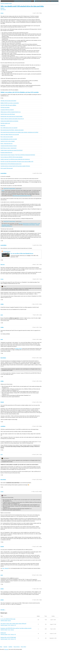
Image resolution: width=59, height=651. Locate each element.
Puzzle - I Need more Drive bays (7, 143)
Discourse (6, 649)
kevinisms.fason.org (6, 251)
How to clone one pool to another (7, 136)
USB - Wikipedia (5, 568)
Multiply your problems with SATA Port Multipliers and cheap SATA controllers (20, 92)
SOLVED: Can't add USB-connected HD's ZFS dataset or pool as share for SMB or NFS (17, 161)
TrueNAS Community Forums (6, 3)
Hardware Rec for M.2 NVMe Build (8, 637)
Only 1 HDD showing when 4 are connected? (9, 127)
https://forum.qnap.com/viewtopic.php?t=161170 (22, 195)
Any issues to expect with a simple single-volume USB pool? (13, 623)
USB (1, 9)
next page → (3, 609)
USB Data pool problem (5, 107)
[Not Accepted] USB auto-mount (7, 168)
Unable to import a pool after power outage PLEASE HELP (12, 150)
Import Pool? (3, 125)
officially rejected (18, 348)
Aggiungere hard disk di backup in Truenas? (9, 145)
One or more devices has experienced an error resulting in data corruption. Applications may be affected (19, 132)
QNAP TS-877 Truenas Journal (9, 188)
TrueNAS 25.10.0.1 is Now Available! (8, 141)
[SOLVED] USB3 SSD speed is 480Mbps (8, 105)
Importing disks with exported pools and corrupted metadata (11, 116)
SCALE (9, 625)
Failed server (3, 632)
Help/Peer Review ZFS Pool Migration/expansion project (11, 163)
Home (1, 646)
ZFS (15, 625)
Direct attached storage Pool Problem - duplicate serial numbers (12, 129)
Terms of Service (16, 646)
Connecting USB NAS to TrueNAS (7, 109)
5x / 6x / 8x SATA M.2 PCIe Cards (8, 618)
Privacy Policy (23, 646)
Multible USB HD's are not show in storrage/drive (10, 102)
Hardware (4, 9)
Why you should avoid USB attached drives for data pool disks (22, 6)
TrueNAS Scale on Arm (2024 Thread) (8, 114)
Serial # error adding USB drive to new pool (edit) (10, 134)
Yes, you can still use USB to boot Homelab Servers (21, 253)
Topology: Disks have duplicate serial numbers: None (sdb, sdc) (12, 118)
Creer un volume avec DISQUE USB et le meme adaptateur (11, 157)
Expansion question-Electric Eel (6, 152)
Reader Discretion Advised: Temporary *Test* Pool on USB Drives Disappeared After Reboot (18, 154)
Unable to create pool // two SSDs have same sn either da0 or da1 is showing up (15, 159)
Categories (5, 646)
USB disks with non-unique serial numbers (8, 100)
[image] (3, 190)
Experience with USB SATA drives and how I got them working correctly (16, 628)
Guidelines (10, 646)
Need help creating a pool (5, 123)
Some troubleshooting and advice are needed (9, 139)
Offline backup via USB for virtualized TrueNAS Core (11, 111)
